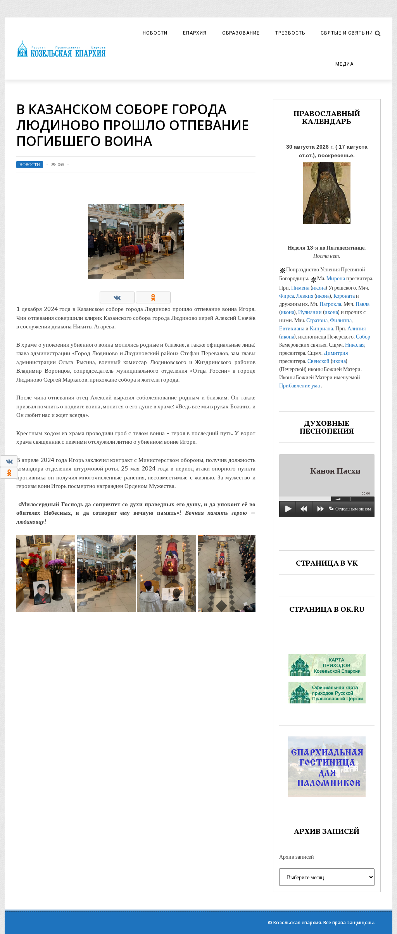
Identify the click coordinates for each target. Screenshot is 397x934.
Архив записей (296, 856)
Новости (155, 33)
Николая (354, 344)
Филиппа (341, 320)
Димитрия (336, 352)
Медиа (344, 64)
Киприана (321, 328)
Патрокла (330, 303)
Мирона (335, 278)
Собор (363, 336)
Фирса (286, 295)
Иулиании (310, 312)
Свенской (318, 361)
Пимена (300, 287)
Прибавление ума (299, 385)
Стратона (317, 320)
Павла (362, 303)
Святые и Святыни (347, 33)
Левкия (304, 295)
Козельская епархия (297, 922)
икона (319, 287)
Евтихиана (291, 328)
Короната (344, 295)
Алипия (356, 328)
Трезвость (290, 33)
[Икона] (326, 190)
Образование (241, 33)
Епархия (195, 33)
